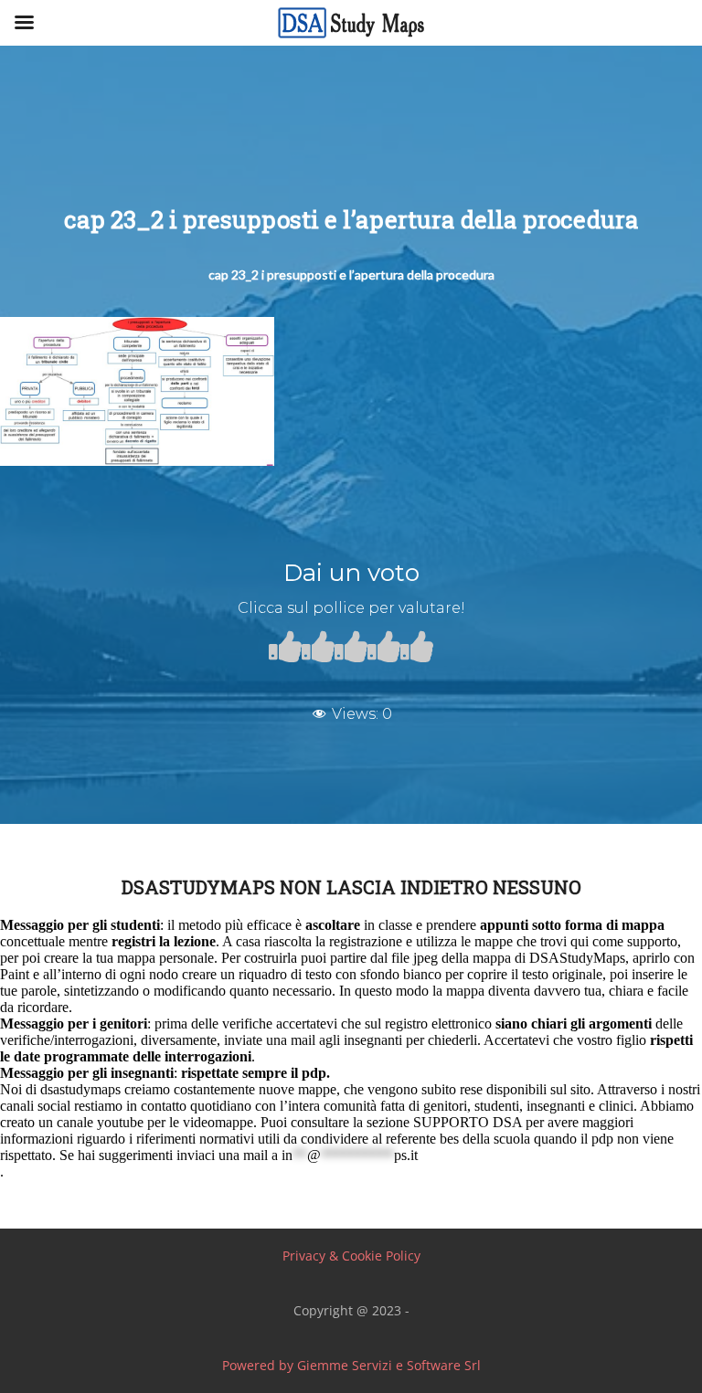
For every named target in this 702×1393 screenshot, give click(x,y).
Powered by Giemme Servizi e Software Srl (351, 1365)
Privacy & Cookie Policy (351, 1255)
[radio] (285, 650)
